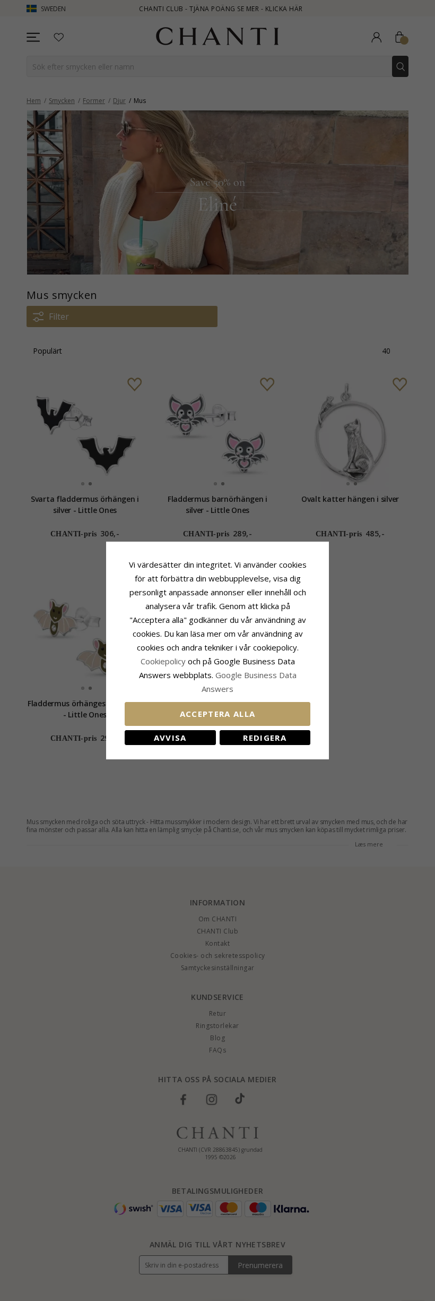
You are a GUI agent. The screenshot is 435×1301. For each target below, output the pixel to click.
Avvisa (170, 737)
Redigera (264, 737)
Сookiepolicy (164, 661)
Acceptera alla (218, 713)
